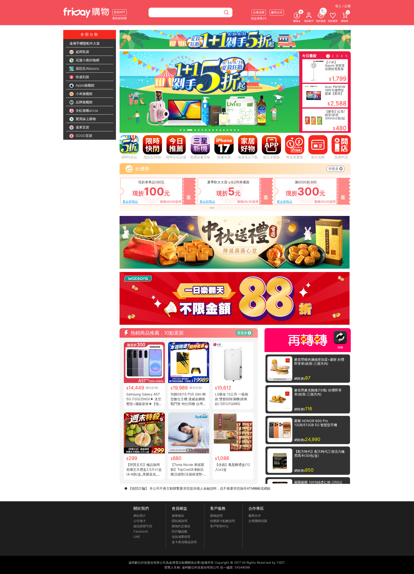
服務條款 (178, 515)
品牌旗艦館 (83, 102)
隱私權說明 (179, 521)
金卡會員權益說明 (184, 542)
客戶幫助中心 (219, 526)
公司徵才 (139, 521)
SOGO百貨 (83, 135)
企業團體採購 (257, 521)
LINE (136, 537)
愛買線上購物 (85, 119)
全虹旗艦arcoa (86, 110)
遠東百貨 (82, 127)
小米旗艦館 (83, 94)
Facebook (140, 531)
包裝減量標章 (181, 537)
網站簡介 (139, 515)
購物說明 (216, 515)
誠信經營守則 (142, 526)
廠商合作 (254, 515)
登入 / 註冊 (343, 6)
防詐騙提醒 (179, 531)
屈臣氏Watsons (87, 68)
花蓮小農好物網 (87, 60)
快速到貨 (82, 77)
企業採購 (258, 12)
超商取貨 (82, 52)
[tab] (180, 130)
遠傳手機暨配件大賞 (84, 43)
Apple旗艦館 (84, 85)
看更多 (242, 333)
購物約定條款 (181, 526)
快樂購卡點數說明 (222, 521)
